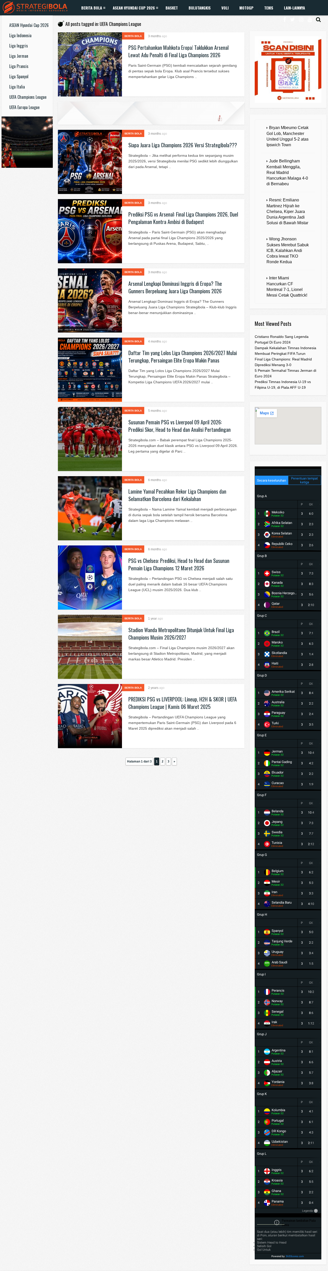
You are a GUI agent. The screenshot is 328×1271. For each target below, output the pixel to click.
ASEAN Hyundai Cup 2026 (134, 8)
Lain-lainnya (294, 8)
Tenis (268, 8)
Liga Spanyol (18, 76)
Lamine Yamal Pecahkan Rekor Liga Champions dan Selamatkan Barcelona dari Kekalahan (177, 495)
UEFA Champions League (27, 97)
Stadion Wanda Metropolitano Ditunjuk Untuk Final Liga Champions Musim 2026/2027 (181, 633)
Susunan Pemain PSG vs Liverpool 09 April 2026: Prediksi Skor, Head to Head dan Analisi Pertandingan (179, 425)
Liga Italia (17, 87)
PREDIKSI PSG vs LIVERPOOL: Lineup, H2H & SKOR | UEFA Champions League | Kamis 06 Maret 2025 (182, 702)
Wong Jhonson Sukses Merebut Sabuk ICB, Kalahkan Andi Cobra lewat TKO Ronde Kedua (287, 250)
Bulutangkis (200, 8)
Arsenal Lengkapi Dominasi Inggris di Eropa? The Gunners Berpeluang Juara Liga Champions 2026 (175, 287)
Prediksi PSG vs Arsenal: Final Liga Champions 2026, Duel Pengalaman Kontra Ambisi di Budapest (183, 218)
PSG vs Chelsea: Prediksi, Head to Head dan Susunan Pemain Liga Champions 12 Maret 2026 (178, 564)
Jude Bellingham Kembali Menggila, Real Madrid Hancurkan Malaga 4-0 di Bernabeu (287, 172)
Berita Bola (91, 8)
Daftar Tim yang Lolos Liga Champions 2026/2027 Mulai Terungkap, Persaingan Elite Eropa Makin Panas (182, 356)
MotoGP (246, 8)
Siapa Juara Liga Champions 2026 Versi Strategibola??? (182, 145)
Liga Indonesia (20, 35)
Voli (225, 8)
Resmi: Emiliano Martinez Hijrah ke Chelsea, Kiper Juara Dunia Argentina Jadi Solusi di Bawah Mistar (287, 211)
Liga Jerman (18, 56)
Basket (172, 8)
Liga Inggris (18, 46)
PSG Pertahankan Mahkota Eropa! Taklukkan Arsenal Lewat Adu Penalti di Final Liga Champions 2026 (178, 51)
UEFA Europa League (24, 107)
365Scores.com (295, 1256)
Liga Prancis (18, 66)
